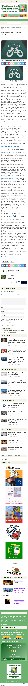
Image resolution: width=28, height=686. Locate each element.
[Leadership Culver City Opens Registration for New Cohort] (4, 382)
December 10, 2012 (7, 38)
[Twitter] (14, 1)
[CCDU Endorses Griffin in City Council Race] (4, 405)
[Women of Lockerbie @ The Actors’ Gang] (4, 434)
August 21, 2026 (13, 345)
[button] (26, 20)
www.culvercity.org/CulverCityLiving (10, 178)
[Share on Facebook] (2, 63)
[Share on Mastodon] (18, 63)
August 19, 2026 (13, 364)
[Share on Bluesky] (23, 63)
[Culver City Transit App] (14, 558)
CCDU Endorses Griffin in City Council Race (16, 404)
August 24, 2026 (13, 386)
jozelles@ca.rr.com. (6, 256)
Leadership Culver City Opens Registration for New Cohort (17, 382)
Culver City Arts (7, 429)
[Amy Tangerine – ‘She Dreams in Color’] (4, 449)
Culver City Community (9, 369)
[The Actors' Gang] (14, 271)
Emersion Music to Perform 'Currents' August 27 (19, 603)
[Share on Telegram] (21, 63)
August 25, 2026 (13, 376)
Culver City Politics (8, 400)
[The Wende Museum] (14, 521)
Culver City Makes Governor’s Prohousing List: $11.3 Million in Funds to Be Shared (17, 341)
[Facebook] (11, 1)
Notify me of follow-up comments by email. (13, 323)
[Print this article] (14, 63)
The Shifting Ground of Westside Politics (15, 373)
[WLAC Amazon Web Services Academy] (14, 485)
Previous (3, 16)
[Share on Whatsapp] (16, 63)
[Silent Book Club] (4, 442)
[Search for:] (14, 23)
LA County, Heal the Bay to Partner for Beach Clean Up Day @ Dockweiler (16, 391)
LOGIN (20, 681)
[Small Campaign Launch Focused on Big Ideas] (4, 413)
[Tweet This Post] (5, 63)
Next (25, 16)
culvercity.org (12, 215)
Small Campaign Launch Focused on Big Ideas (15, 412)
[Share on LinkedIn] (7, 63)
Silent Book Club (13, 440)
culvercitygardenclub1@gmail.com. (10, 146)
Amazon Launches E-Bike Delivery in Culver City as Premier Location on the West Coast (16, 360)
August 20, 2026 (13, 424)
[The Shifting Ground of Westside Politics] (4, 374)
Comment (3, 297)
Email (2, 311)
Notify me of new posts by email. (11, 325)
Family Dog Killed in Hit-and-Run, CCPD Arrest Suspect (17, 350)
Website (3, 315)
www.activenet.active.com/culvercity (10, 173)
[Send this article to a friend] (11, 63)
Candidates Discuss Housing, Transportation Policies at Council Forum (17, 421)
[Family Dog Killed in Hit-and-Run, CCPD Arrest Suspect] (4, 351)
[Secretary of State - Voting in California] (14, 574)
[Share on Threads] (25, 63)
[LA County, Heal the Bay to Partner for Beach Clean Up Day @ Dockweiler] (4, 391)
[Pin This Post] (9, 63)
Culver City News (7, 335)
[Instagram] (16, 1)
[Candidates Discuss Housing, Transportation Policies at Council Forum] (4, 421)
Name (3, 307)
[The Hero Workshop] (14, 540)
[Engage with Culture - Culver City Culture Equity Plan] (14, 503)
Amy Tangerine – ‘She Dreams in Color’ (15, 448)
